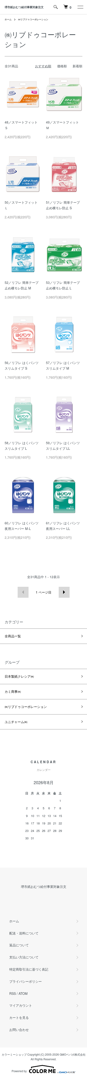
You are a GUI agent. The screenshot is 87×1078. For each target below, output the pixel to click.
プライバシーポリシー (25, 981)
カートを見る (19, 1017)
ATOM (23, 993)
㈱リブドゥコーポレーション (33, 19)
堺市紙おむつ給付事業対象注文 (24, 7)
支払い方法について (24, 957)
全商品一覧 (13, 636)
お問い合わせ (19, 1029)
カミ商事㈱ (13, 691)
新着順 (77, 66)
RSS (12, 993)
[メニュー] (80, 7)
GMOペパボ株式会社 (73, 1054)
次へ (64, 592)
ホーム (8, 19)
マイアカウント (20, 1005)
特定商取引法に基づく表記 (28, 969)
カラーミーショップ (14, 1054)
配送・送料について (24, 933)
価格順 (62, 66)
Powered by (19, 1071)
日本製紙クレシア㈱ (19, 676)
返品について (19, 945)
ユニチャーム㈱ (16, 721)
